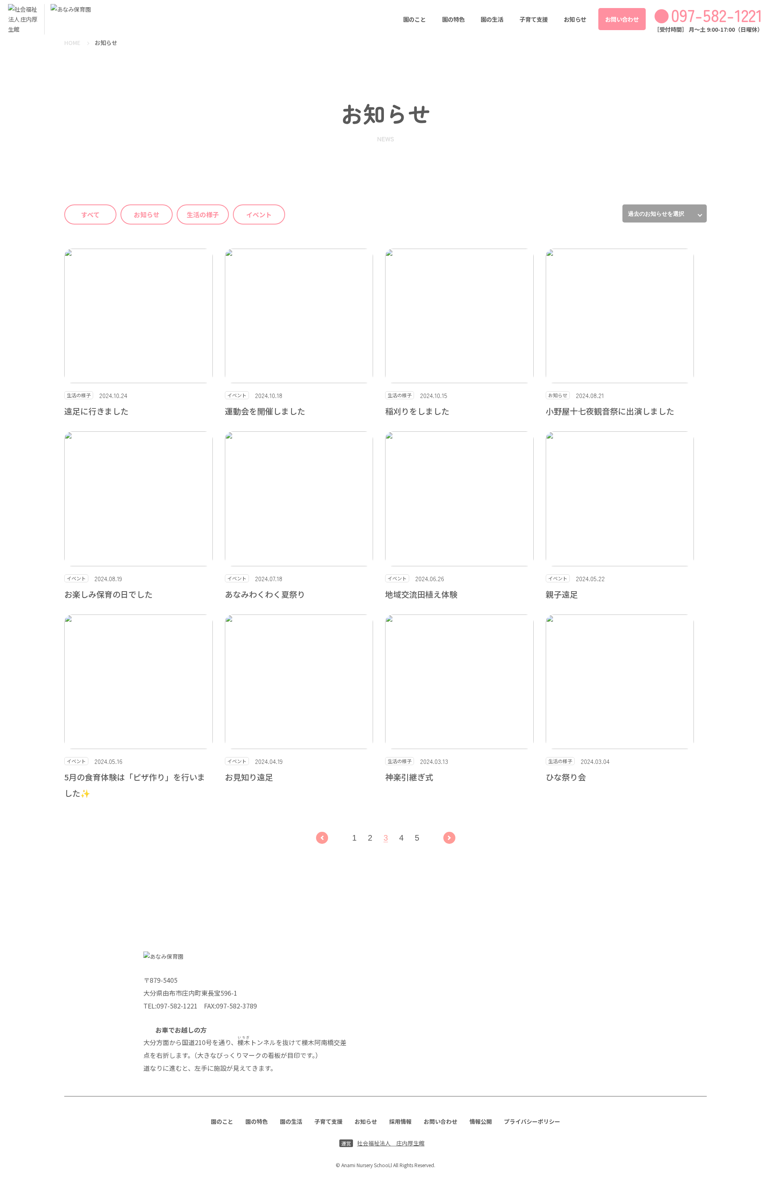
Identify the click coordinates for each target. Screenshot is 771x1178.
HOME (72, 42)
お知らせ (575, 19)
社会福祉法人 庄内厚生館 (382, 1143)
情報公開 (480, 1121)
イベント (259, 214)
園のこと (414, 19)
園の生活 (492, 19)
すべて (90, 214)
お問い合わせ (622, 19)
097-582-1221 (717, 14)
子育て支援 (534, 19)
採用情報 (400, 1121)
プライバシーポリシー (532, 1121)
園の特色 (453, 19)
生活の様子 (203, 214)
